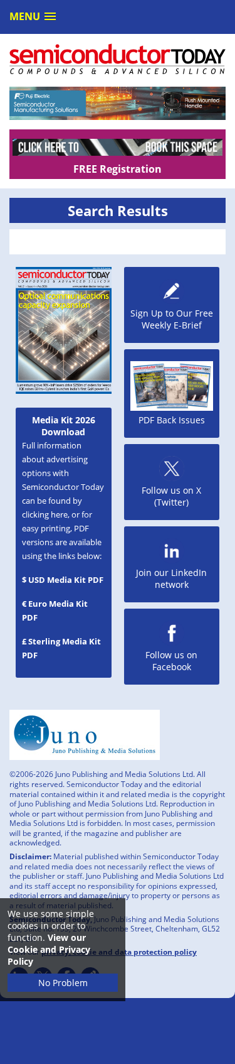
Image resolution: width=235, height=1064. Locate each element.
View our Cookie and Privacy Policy (49, 949)
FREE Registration (117, 169)
